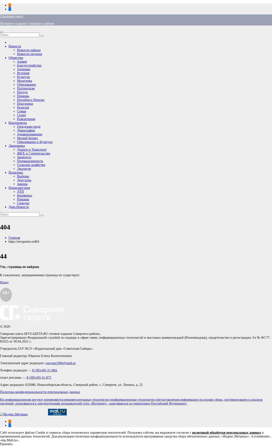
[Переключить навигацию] (1, 32)
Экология (24, 168)
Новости (14, 46)
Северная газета (11, 16)
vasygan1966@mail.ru (60, 363)
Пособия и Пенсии (30, 100)
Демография (26, 130)
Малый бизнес (27, 138)
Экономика (16, 145)
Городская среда (28, 126)
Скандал (23, 203)
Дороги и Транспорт (32, 149)
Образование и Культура (34, 142)
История (23, 73)
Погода (22, 92)
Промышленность (30, 161)
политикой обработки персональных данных (226, 432)
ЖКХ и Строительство (33, 153)
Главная (14, 237)
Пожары (23, 199)
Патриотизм (26, 88)
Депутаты (24, 180)
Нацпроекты (17, 123)
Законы (22, 184)
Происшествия (19, 188)
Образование (26, 84)
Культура (23, 77)
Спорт (21, 115)
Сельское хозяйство (31, 165)
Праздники (25, 103)
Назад (4, 282)
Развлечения (26, 119)
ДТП (20, 191)
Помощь (23, 96)
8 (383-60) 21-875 (39, 377)
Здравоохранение (29, 134)
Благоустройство (29, 65)
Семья (21, 111)
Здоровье (23, 69)
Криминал (24, 195)
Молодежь (24, 80)
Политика (15, 172)
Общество (15, 57)
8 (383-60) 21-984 (44, 370)
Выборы (23, 176)
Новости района (29, 50)
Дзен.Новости (18, 207)
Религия (23, 107)
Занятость (24, 157)
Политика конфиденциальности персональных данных (40, 392)
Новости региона (29, 54)
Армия (22, 61)
